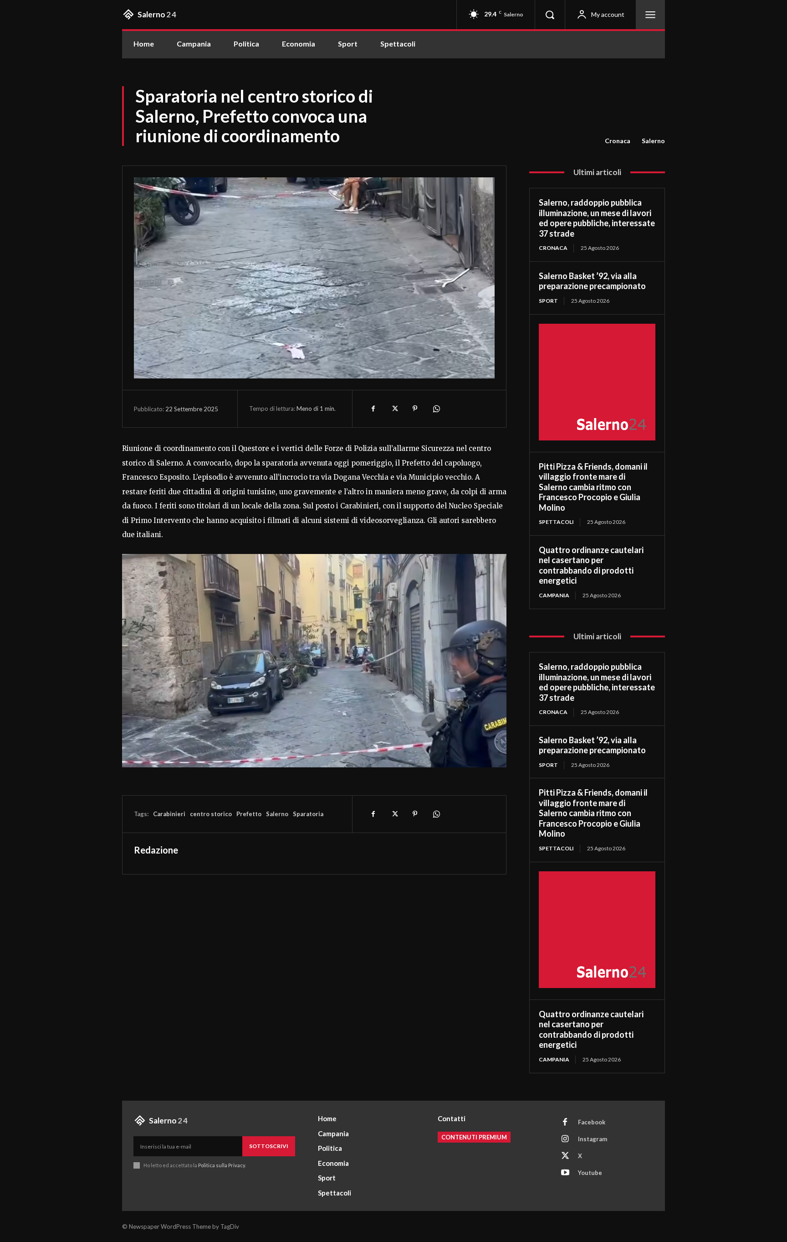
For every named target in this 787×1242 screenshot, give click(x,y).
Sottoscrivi (268, 1146)
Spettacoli (556, 521)
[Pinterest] (415, 408)
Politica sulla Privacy (221, 1165)
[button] (549, 14)
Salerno (653, 141)
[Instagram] (565, 1139)
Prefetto (248, 814)
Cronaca (617, 141)
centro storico (211, 814)
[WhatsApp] (436, 408)
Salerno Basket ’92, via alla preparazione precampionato (592, 281)
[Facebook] (373, 408)
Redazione (156, 849)
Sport (548, 300)
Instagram (592, 1139)
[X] (394, 408)
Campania (554, 595)
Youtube (590, 1172)
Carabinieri (169, 814)
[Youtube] (565, 1173)
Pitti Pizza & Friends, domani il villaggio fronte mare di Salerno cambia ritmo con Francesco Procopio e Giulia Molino (593, 486)
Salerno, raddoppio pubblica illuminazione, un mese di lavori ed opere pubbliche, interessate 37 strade (597, 217)
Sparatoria (308, 814)
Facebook (591, 1122)
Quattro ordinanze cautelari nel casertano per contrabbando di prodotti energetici (591, 565)
